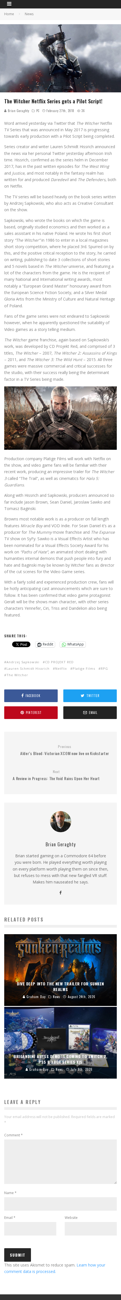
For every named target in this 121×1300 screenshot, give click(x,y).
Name (10, 1192)
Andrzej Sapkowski (22, 662)
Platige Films (84, 668)
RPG (104, 668)
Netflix (61, 668)
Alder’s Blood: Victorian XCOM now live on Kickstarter (64, 750)
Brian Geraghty (18, 110)
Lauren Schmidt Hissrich (28, 668)
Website (71, 1217)
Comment (13, 1135)
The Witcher (17, 675)
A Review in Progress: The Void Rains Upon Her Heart (56, 775)
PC (37, 111)
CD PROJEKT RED (59, 662)
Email (9, 1217)
